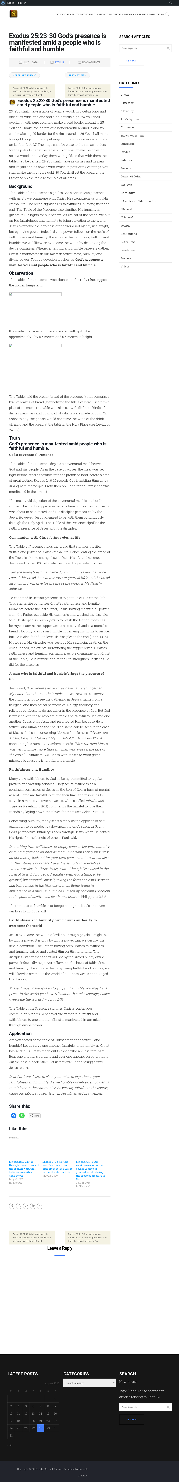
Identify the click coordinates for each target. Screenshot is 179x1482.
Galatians (127, 160)
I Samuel (126, 209)
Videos (125, 266)
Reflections (128, 242)
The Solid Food (85, 14)
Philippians (129, 233)
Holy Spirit (128, 193)
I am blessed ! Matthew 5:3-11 (140, 201)
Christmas (127, 127)
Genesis (126, 168)
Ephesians (128, 143)
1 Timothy (127, 102)
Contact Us (104, 14)
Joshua (125, 225)
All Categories (130, 119)
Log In (10, 2)
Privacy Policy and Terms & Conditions (138, 14)
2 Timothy (127, 111)
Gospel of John (131, 176)
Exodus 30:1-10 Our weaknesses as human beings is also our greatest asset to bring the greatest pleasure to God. (90, 1170)
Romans (126, 258)
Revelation (128, 250)
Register (21, 2)
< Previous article (24, 75)
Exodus (59, 62)
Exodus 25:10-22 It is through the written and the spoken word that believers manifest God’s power (24, 1168)
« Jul (9, 1444)
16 (55, 1413)
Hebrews (126, 184)
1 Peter (125, 94)
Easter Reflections (132, 135)
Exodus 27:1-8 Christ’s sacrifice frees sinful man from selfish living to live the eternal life (57, 1167)
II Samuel (127, 217)
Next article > (77, 75)
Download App (65, 14)
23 (55, 1421)
